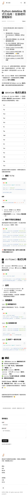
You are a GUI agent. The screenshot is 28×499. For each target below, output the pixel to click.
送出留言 (5, 440)
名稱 (3, 422)
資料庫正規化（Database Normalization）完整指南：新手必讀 (15, 35)
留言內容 (4, 428)
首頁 (3, 468)
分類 (3, 480)
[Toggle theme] (3, 488)
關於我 (3, 470)
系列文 (3, 482)
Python (23, 21)
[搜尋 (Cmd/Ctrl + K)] (21, 2)
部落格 (3, 472)
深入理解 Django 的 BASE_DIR (14, 56)
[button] (24, 183)
